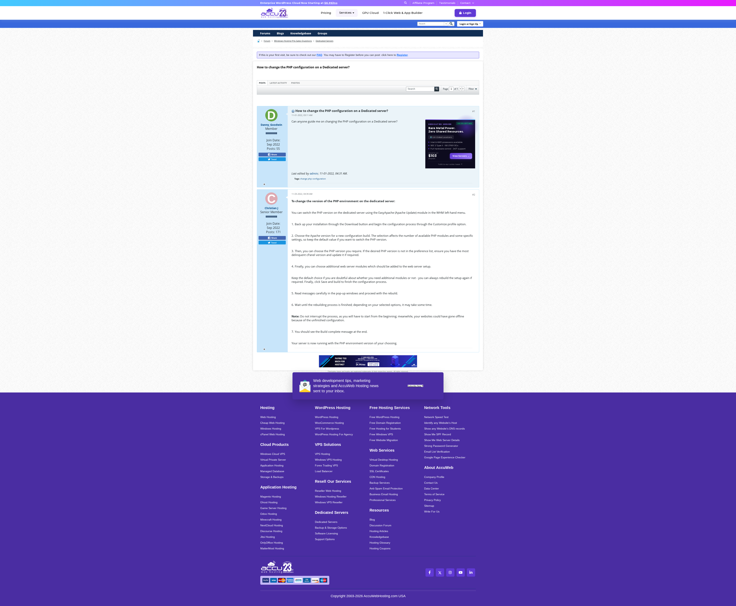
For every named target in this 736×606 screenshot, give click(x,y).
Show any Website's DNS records (444, 428)
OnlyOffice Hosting (271, 542)
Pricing (326, 13)
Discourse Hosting (271, 531)
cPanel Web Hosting (272, 434)
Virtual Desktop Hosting (384, 459)
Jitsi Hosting (267, 536)
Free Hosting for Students (385, 428)
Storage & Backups (271, 477)
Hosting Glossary (380, 542)
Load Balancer (324, 471)
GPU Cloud (370, 13)
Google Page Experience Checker (444, 457)
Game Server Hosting (273, 508)
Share (274, 154)
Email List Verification (437, 451)
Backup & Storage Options (331, 527)
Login (467, 13)
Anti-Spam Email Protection (386, 488)
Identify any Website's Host (440, 422)
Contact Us (431, 482)
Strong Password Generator (441, 445)
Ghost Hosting (269, 502)
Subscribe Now (414, 386)
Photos (295, 82)
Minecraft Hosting (271, 519)
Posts (262, 82)
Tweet (273, 159)
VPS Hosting (322, 453)
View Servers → (461, 156)
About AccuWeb (438, 467)
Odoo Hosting (268, 513)
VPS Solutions (328, 444)
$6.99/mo (331, 2)
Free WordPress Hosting (384, 417)
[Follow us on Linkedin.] (471, 572)
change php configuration (313, 178)
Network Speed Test (436, 417)
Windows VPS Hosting (328, 459)
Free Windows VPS (381, 434)
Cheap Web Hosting (272, 422)
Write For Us (431, 511)
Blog (372, 519)
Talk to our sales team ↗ (450, 164)
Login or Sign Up (469, 24)
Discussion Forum (380, 525)
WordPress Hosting (332, 408)
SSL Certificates (379, 471)
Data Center (431, 488)
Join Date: (273, 140)
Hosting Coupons (380, 548)
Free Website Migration (384, 440)
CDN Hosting (377, 477)
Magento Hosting (270, 496)
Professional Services (383, 500)
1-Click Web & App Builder (403, 13)
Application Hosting (271, 465)
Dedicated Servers (324, 40)
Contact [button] (465, 2)
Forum (267, 40)
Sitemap (429, 505)
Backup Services (380, 482)
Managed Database (272, 471)
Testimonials (447, 2)
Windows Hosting (270, 428)
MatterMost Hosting (272, 548)
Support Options (325, 539)
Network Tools (437, 408)
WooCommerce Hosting (329, 422)
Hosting (267, 408)
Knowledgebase (300, 33)
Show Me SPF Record (437, 434)
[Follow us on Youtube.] (461, 572)
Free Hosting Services (390, 408)
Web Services (382, 450)
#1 (473, 111)
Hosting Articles (379, 531)
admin (314, 173)
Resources (379, 510)
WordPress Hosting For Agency (334, 434)
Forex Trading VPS (326, 465)
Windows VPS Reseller (329, 502)
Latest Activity (278, 82)
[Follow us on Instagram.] (450, 572)
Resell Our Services (333, 481)
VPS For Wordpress (327, 428)
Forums (265, 33)
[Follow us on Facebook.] (430, 572)
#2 (473, 194)
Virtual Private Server (273, 459)
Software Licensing (326, 533)
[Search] (451, 24)
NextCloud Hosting (271, 525)
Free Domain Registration (385, 422)
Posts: (271, 149)
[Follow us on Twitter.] (440, 572)
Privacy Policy (432, 500)
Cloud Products (274, 444)
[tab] (262, 82)
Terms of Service (434, 494)
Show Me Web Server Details (442, 440)
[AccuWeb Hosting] (274, 13)
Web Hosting (268, 417)
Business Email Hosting (384, 494)
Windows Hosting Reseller (331, 496)
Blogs (280, 33)
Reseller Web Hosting (328, 490)
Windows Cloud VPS (272, 453)
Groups (322, 33)
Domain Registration (382, 465)
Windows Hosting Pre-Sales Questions (293, 40)
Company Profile (434, 477)
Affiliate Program (423, 2)
